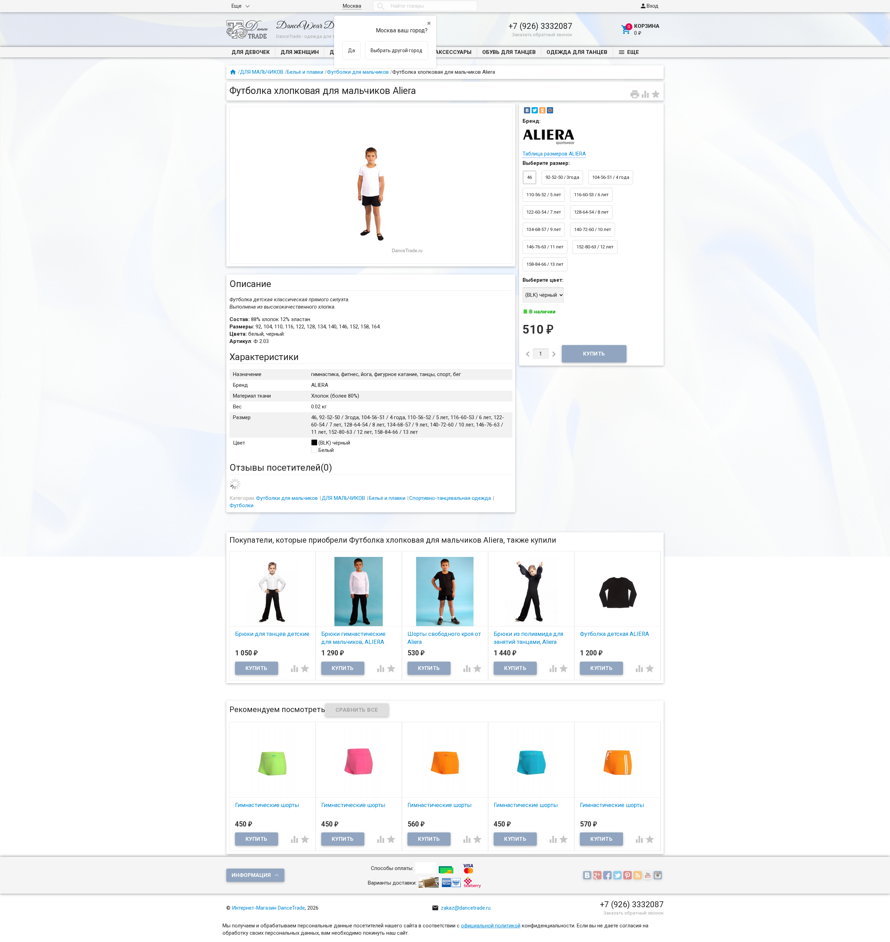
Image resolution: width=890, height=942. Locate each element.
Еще (237, 6)
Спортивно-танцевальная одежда (450, 498)
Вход (649, 5)
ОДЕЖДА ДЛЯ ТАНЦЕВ (577, 52)
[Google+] (598, 876)
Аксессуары (453, 52)
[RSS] (638, 876)
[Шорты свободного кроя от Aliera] (445, 591)
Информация (251, 875)
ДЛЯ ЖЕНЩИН (300, 52)
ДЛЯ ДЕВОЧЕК (251, 52)
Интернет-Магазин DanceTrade (268, 908)
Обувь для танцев (509, 52)
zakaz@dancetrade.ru (461, 908)
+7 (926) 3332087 (540, 26)
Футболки (241, 505)
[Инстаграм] (659, 876)
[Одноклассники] (542, 110)
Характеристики (264, 357)
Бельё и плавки (305, 72)
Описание (250, 284)
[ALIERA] (549, 145)
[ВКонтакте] (527, 110)
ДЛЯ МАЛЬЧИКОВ (261, 72)
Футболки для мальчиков (358, 72)
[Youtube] (649, 876)
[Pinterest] (628, 876)
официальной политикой (490, 926)
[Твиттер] (618, 876)
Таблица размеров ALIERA (554, 154)
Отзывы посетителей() (280, 467)
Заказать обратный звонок (542, 34)
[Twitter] (535, 110)
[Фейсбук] (608, 876)
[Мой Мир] (550, 110)
